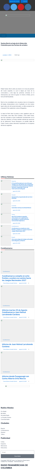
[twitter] (14, 7)
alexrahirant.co (28, 461)
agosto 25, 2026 (22, 317)
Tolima (13, 214)
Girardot (14, 194)
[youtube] (21, 7)
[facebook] (7, 7)
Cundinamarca (15, 226)
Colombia (14, 205)
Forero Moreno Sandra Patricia (10, 283)
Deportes (14, 181)
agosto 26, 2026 (16, 191)
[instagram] (28, 7)
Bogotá (13, 237)
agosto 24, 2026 (22, 349)
